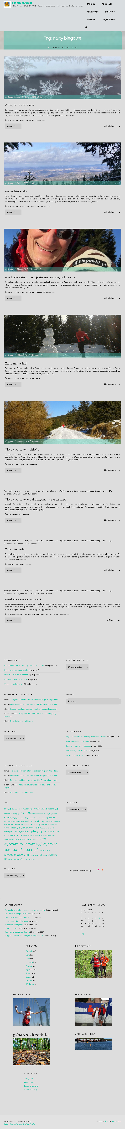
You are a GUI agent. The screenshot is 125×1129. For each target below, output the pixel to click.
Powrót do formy (11, 928)
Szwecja (9, 831)
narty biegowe (12, 120)
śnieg (22, 120)
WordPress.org (30, 1090)
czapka (27, 614)
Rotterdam (11, 822)
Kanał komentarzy (31, 1086)
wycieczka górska (10, 839)
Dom (42, 594)
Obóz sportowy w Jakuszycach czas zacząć (35, 499)
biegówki (10, 464)
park (18, 818)
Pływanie (29, 970)
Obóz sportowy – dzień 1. (22, 449)
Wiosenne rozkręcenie (13, 684)
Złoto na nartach (16, 363)
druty (34, 614)
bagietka (10, 614)
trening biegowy (35, 831)
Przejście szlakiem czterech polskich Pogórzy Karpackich (34, 700)
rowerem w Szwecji (49, 825)
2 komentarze (114, 620)
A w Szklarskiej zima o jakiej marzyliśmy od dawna (40, 277)
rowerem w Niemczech (32, 825)
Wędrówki (30, 984)
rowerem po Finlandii (13, 825)
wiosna (23, 835)
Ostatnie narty (15, 549)
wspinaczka (24, 206)
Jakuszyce (11, 292)
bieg (7, 809)
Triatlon (29, 980)
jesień (53, 809)
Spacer (28, 977)
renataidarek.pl (22, 2)
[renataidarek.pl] (7, 4)
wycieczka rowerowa (32, 839)
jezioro (8, 814)
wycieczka (35, 835)
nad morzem (40, 813)
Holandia (41, 808)
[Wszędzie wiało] (62, 163)
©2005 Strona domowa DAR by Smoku (19, 1124)
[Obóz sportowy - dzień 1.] (62, 422)
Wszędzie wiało (16, 191)
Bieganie (34, 269)
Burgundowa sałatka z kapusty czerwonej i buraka (24, 665)
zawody (44, 850)
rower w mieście (31, 828)
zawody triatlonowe (41, 855)
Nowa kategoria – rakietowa (21, 721)
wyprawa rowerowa (23, 844)
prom (24, 818)
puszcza (32, 818)
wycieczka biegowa (47, 835)
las (17, 564)
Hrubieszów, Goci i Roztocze (15, 679)
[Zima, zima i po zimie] (62, 77)
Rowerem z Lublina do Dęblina (17, 932)
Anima (107, 1121)
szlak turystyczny (48, 828)
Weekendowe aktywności (23, 599)
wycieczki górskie (33, 120)
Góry (41, 97)
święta (32, 859)
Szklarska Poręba (43, 292)
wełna (62, 614)
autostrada (11, 514)
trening (20, 831)
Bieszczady (16, 809)
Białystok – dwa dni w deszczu (16, 675)
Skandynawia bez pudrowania (16, 670)
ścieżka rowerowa (14, 859)
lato (32, 814)
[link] (86, 28)
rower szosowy (13, 828)
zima (43, 120)
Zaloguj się (28, 1079)
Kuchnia (49, 594)
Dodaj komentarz (113, 126)
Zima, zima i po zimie (19, 105)
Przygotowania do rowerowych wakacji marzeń (24, 936)
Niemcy (10, 817)
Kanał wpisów (30, 1082)
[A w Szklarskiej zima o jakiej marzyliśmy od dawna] (62, 250)
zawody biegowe (17, 854)
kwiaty (16, 814)
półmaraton (43, 818)
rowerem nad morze (52, 821)
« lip (82, 934)
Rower (28, 973)
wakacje (11, 835)
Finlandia (27, 809)
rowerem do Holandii (30, 821)
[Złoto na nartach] (62, 336)
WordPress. (117, 1121)
